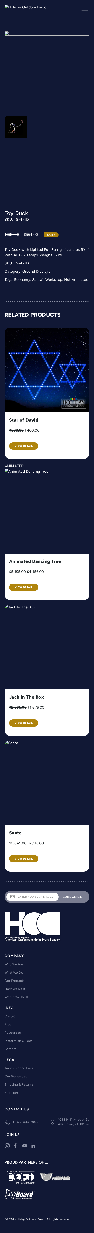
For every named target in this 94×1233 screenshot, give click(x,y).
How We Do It (15, 989)
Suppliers (12, 1093)
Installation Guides (19, 1041)
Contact (11, 1016)
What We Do (14, 972)
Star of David (23, 420)
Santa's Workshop (47, 279)
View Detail (24, 446)
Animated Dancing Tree (35, 561)
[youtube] (24, 1145)
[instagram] (7, 1145)
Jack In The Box (26, 697)
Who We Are (14, 964)
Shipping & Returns (19, 1085)
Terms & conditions (19, 1068)
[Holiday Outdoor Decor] (27, 11)
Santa (15, 833)
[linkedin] (33, 1145)
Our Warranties (16, 1076)
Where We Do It (16, 997)
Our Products (15, 981)
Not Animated (76, 279)
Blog (8, 1024)
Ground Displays (36, 271)
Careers (11, 1049)
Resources (13, 1033)
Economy (22, 279)
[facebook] (15, 1145)
